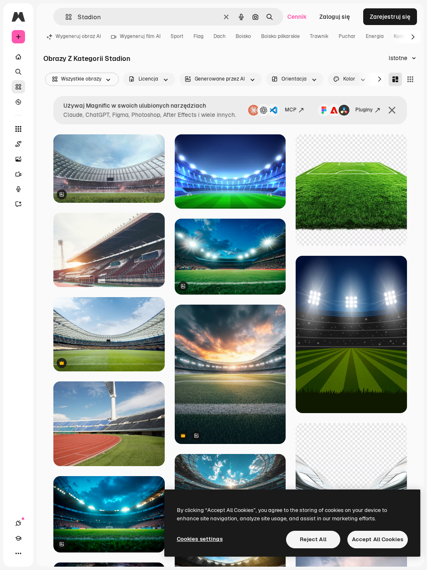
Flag (198, 36)
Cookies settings (200, 538)
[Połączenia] (18, 523)
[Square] (410, 79)
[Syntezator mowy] (18, 189)
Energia (375, 36)
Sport (177, 36)
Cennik (297, 16)
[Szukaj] (18, 71)
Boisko (243, 36)
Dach (220, 36)
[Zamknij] (392, 110)
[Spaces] (18, 144)
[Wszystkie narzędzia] (18, 129)
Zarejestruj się (390, 16)
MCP (290, 109)
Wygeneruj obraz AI (78, 36)
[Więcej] (18, 553)
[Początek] (18, 56)
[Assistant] (18, 204)
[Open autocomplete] (65, 17)
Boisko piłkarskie (280, 36)
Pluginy (364, 109)
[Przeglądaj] (18, 101)
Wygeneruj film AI (140, 36)
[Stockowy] (18, 86)
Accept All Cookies (377, 539)
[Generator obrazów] (18, 159)
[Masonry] (395, 79)
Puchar (347, 36)
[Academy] (18, 538)
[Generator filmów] (18, 174)
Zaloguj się (334, 16)
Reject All (313, 539)
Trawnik (319, 36)
